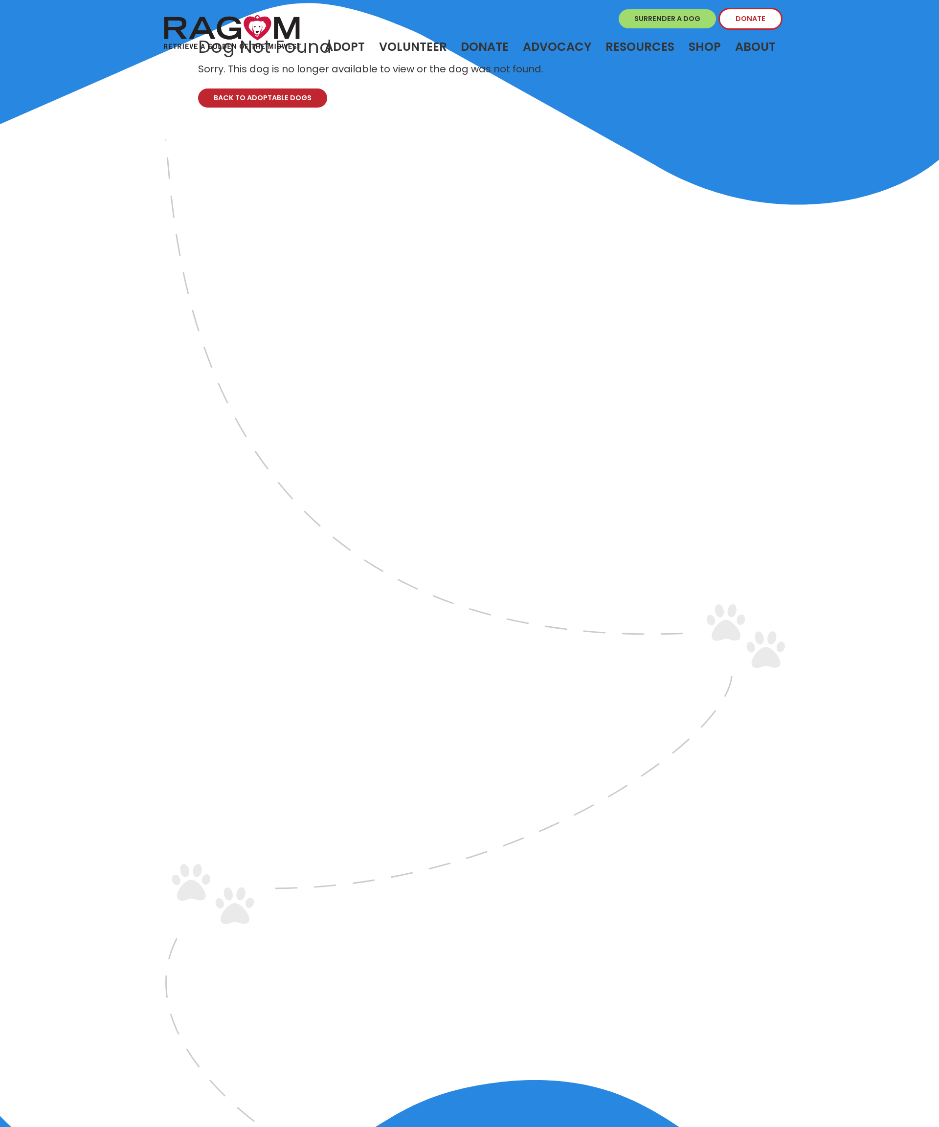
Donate (750, 18)
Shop (705, 47)
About (755, 47)
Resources (639, 47)
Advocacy (557, 47)
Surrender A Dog (667, 18)
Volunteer (413, 47)
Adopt (345, 47)
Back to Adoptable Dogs (263, 98)
